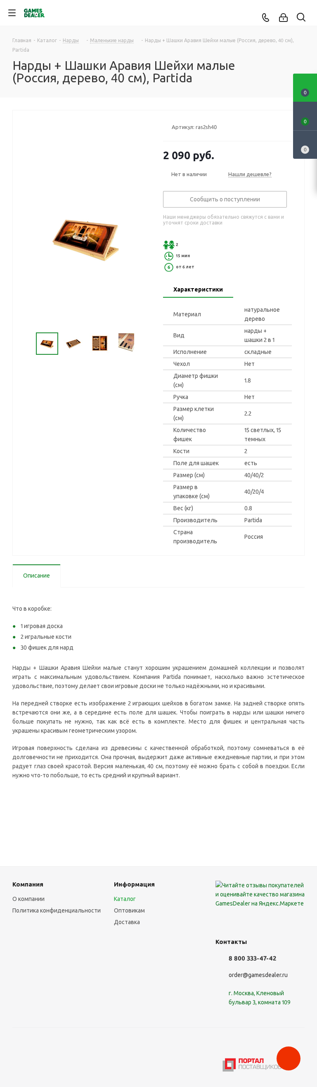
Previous (26, 344)
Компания (27, 884)
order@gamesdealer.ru (258, 975)
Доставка (127, 922)
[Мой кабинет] (283, 17)
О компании (28, 899)
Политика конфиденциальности (56, 910)
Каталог (125, 899)
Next (145, 344)
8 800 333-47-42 (252, 958)
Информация (134, 884)
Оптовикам (129, 910)
